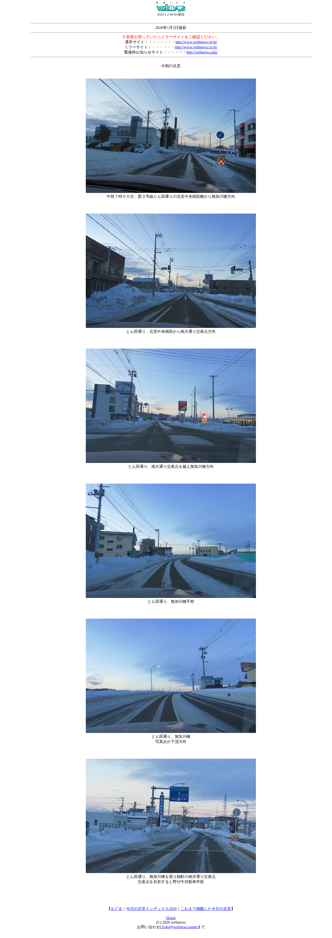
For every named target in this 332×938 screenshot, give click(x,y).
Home (171, 918)
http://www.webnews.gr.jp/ (196, 42)
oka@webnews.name (180, 927)
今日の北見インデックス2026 (151, 909)
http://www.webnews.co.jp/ (196, 47)
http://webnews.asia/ (202, 52)
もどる (116, 909)
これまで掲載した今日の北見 (206, 909)
